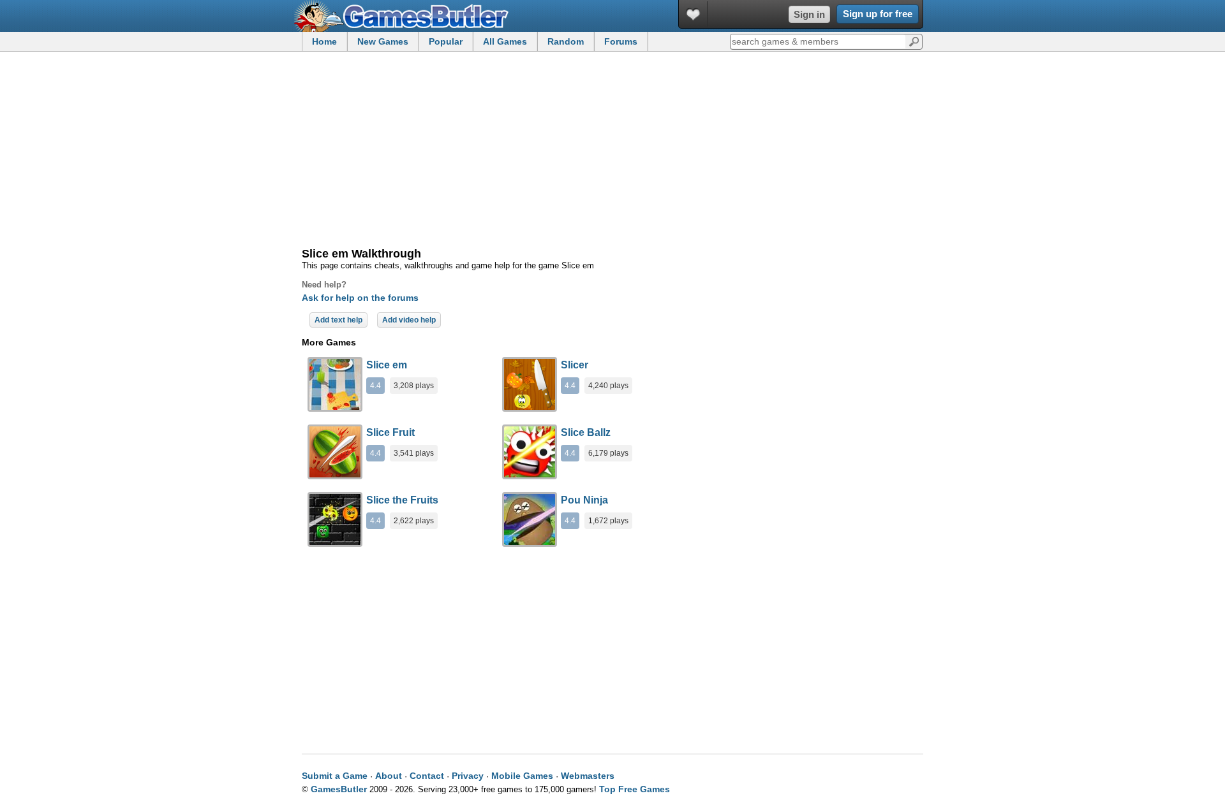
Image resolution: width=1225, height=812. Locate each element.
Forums (620, 41)
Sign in (809, 14)
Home (324, 41)
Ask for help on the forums (360, 298)
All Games (505, 41)
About (388, 776)
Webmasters (587, 776)
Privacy (468, 776)
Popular (446, 41)
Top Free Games (634, 789)
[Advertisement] (612, 150)
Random (565, 41)
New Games (382, 41)
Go (914, 40)
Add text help (338, 319)
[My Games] (693, 14)
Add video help (409, 319)
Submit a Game (335, 776)
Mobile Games (522, 776)
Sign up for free (877, 13)
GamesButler (405, 16)
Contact (427, 776)
